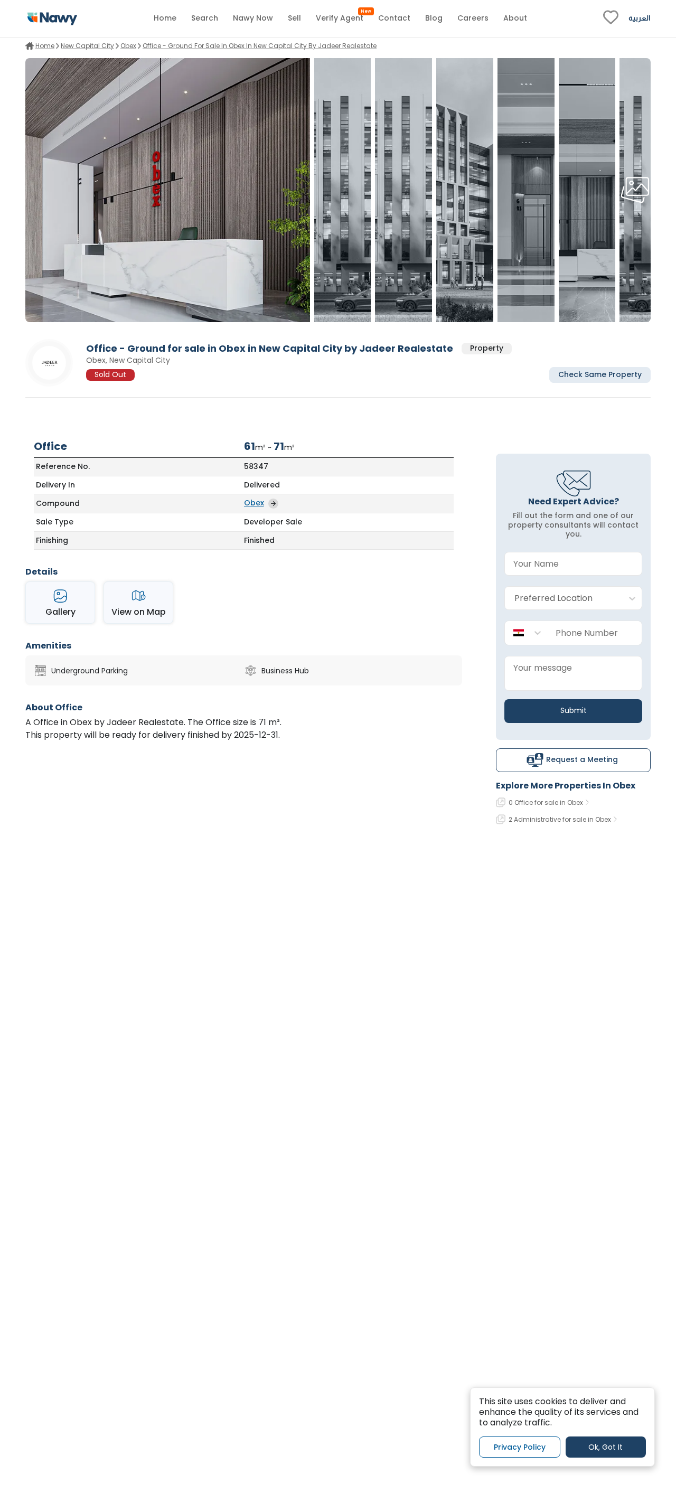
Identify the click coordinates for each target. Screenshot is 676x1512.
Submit (573, 710)
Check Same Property (600, 375)
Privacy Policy (520, 1446)
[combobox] (562, 599)
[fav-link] (611, 18)
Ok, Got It (605, 1446)
